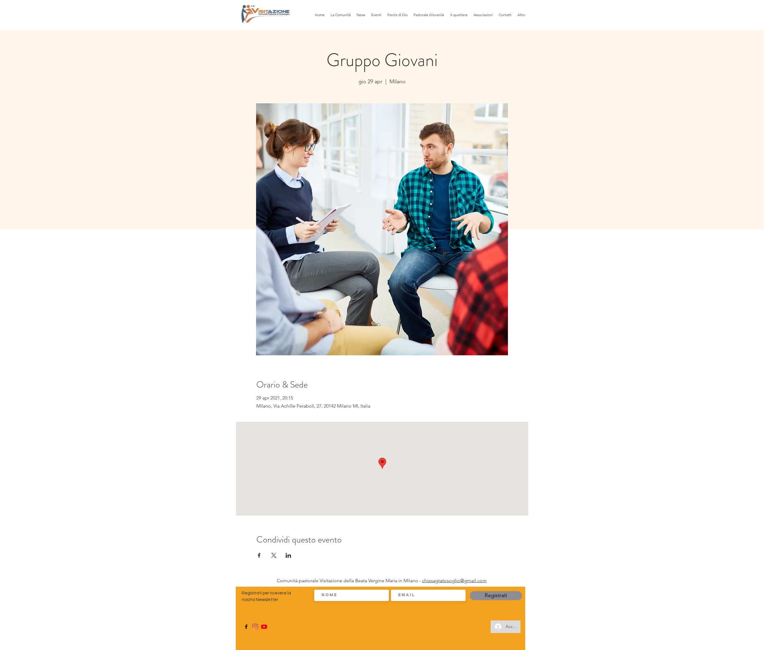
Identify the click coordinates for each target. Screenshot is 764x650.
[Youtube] (264, 627)
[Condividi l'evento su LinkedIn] (288, 555)
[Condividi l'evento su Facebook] (259, 555)
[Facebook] (246, 627)
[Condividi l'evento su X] (274, 555)
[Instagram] (255, 627)
